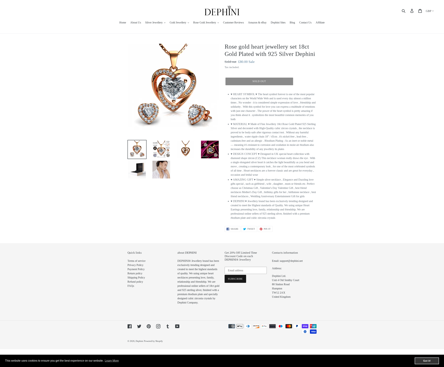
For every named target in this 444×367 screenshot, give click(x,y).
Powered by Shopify (153, 341)
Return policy (134, 273)
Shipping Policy (136, 277)
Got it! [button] (427, 360)
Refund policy (135, 281)
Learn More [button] (112, 360)
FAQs (130, 285)
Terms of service (136, 260)
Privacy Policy (135, 265)
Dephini (139, 341)
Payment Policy (136, 269)
